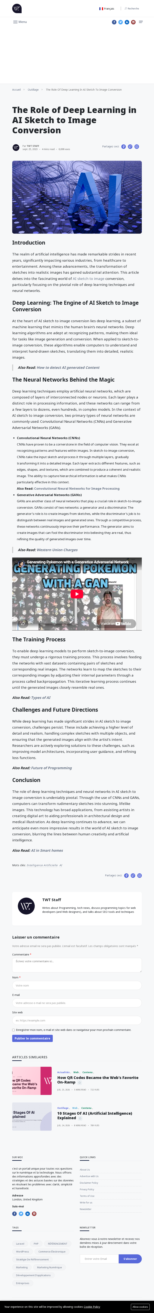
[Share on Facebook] (123, 146)
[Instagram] (133, 22)
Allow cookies (140, 1306)
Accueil (16, 89)
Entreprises (22, 1283)
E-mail (16, 995)
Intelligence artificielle (42, 865)
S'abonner (130, 1259)
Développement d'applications (33, 1275)
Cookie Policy (92, 1306)
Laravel (20, 1243)
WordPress (22, 1251)
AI (60, 865)
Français (108, 8)
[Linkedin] (127, 22)
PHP (36, 1243)
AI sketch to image (88, 278)
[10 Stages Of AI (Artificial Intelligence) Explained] (32, 1116)
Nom (15, 977)
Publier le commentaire (32, 1038)
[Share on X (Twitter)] (130, 146)
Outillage (33, 89)
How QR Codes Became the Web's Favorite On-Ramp (97, 1080)
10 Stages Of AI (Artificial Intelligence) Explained (94, 1115)
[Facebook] (114, 22)
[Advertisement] (77, 55)
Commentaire (21, 954)
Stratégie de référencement (32, 1259)
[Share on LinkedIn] (136, 146)
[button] (20, 21)
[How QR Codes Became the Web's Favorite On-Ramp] (32, 1081)
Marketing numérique (49, 1267)
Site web (17, 1012)
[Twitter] (120, 22)
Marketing (22, 1267)
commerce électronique (52, 1251)
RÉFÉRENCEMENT (57, 1243)
